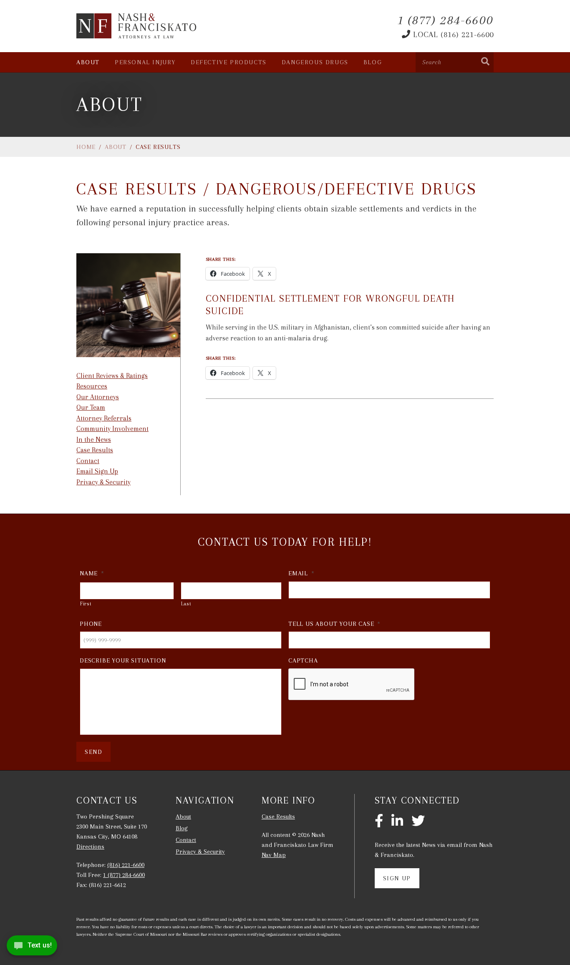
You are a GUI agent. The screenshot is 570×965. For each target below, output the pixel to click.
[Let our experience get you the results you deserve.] (136, 25)
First (85, 604)
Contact (87, 461)
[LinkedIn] (397, 821)
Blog (372, 62)
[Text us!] (32, 947)
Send (93, 752)
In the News (93, 439)
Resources (91, 386)
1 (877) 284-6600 (124, 875)
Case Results (94, 450)
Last (186, 604)
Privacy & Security (103, 482)
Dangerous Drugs (315, 62)
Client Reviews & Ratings (112, 376)
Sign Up (397, 878)
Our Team (90, 407)
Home (86, 147)
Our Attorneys (97, 397)
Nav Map (274, 855)
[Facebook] (379, 821)
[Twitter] (418, 821)
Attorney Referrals (103, 418)
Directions (90, 846)
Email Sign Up (97, 471)
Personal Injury (145, 62)
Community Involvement (112, 429)
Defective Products (229, 62)
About (88, 62)
